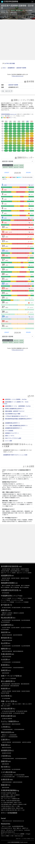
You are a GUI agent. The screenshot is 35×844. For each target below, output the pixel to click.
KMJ (15, 701)
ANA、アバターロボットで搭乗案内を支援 (10, 798)
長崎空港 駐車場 (5, 673)
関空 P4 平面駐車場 (5, 587)
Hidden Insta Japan (19, 835)
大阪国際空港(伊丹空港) (9, 590)
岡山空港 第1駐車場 (6, 620)
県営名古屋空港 (6, 716)
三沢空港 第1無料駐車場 (7, 729)
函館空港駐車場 (5, 764)
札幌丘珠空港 (6, 654)
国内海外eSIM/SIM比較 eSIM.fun (8, 832)
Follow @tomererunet (17, 76)
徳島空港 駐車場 (5, 787)
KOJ (10, 638)
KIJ (9, 665)
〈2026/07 (6, 172)
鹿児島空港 (5, 638)
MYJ (9, 643)
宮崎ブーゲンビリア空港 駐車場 (9, 678)
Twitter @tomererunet (7, 821)
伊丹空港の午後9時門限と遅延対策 (8, 793)
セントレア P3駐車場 (5, 600)
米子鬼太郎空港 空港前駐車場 (8, 711)
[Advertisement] (17, 39)
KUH (17, 721)
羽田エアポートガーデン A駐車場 (8, 572)
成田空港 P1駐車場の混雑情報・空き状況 (17, 6)
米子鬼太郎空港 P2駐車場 (6, 713)
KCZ (12, 750)
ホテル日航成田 (9, 430)
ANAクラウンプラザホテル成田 (13, 438)
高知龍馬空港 (6, 750)
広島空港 (4, 739)
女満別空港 (5, 779)
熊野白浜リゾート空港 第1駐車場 (9, 735)
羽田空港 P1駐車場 (6, 569)
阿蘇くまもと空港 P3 (27, 704)
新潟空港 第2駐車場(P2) (18, 667)
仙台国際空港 (6, 625)
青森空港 (4, 745)
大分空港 (4, 659)
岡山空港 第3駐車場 (25, 620)
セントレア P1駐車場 (6, 598)
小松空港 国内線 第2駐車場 (21, 758)
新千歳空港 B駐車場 (16, 607)
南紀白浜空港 (6, 732)
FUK (9, 649)
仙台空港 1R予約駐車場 (26, 627)
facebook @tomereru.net (18, 821)
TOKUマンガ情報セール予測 (7, 835)
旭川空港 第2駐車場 (16, 769)
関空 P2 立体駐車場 (15, 585)
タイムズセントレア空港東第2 (7, 602)
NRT (12, 576)
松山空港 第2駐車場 (16, 645)
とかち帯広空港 (6, 772)
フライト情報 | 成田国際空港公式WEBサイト (16, 425)
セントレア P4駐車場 (27, 598)
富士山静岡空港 (6, 681)
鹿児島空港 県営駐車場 (7, 640)
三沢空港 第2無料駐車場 (19, 729)
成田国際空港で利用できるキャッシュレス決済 (15, 455)
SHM (12, 732)
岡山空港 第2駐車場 (16, 620)
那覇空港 (4, 610)
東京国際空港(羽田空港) (9, 566)
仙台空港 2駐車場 (5, 629)
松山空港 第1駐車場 (6, 645)
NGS (9, 670)
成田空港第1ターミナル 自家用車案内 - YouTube (18, 406)
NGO (20, 596)
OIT (9, 660)
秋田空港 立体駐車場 (6, 691)
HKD (9, 761)
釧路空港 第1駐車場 (6, 724)
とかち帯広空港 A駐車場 (7, 774)
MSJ (9, 727)
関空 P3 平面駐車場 (25, 585)
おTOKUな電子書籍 (10, 63)
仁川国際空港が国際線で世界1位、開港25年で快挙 (12, 808)
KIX (16, 583)
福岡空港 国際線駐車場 (18, 651)
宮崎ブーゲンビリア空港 (10, 676)
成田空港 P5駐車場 (18, 167)
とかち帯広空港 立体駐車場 (23, 776)
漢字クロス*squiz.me (18, 830)
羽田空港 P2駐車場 (15, 569)
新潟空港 (4, 665)
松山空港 (4, 643)
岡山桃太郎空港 (6, 617)
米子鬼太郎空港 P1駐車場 (21, 711)
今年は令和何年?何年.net (6, 828)
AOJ (9, 745)
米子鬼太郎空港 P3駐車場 (18, 713)
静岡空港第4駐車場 (5, 685)
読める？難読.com (17, 828)
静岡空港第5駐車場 (14, 685)
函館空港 (4, 761)
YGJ (14, 709)
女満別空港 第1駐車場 (6, 782)
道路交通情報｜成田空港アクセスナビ (14, 411)
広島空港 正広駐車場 (26, 742)
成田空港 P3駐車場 (7, 167)
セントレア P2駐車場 (16, 598)
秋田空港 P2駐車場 (25, 691)
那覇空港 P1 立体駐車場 (7, 613)
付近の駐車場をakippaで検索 (12, 413)
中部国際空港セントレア (10, 595)
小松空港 (4, 756)
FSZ (14, 681)
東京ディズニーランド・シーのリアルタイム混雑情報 (12, 834)
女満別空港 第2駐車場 (17, 782)
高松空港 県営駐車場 (17, 635)
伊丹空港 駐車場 (5, 592)
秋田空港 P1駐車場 (16, 691)
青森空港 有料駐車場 (6, 747)
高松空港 (4, 632)
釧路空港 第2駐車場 (16, 724)
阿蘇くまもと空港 (7, 701)
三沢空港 (4, 727)
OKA (9, 610)
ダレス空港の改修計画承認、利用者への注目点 (11, 802)
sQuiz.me (3, 830)
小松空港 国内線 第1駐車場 (8, 758)
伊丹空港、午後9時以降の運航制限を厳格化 (10, 800)
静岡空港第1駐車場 (6, 684)
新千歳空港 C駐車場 (26, 607)
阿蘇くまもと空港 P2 (16, 704)
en (32, 1)
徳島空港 (4, 785)
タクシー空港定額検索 (9, 813)
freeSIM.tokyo (27, 830)
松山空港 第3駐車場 (25, 645)
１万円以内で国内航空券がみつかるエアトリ (16, 416)
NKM (14, 716)
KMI (20, 676)
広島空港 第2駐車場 (16, 742)
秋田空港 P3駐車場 (5, 693)
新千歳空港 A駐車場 (6, 607)
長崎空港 (4, 670)
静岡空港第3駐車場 (25, 684)
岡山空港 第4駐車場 (5, 622)
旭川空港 (4, 767)
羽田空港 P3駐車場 (25, 569)
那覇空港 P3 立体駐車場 (6, 614)
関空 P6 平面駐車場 (24, 587)
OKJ (14, 618)
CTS (10, 605)
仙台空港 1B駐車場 (15, 627)
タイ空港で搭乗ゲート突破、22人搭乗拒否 (10, 795)
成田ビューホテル (9, 435)
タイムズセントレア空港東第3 (22, 602)
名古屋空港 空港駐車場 (7, 718)
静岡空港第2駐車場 (15, 684)
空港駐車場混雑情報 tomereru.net (8, 114)
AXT (9, 689)
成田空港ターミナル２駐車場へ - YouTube (16, 399)
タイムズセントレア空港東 (17, 600)
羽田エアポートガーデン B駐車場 (24, 572)
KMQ (9, 756)
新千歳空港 (5, 605)
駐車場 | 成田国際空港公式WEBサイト (14, 408)
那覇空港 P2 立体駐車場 (18, 613)
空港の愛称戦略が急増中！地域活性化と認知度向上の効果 (13, 804)
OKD (12, 654)
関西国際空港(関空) (8, 583)
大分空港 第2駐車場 (16, 662)
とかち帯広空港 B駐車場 (19, 774)
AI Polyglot (28, 834)
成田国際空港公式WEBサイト (12, 423)
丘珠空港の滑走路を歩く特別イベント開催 (10, 806)
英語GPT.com (25, 828)
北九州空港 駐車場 (6, 698)
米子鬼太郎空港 (6, 708)
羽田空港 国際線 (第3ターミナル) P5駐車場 (19, 571)
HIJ (9, 740)
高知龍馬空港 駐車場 (6, 753)
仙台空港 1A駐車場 (6, 627)
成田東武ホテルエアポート (12, 433)
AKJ (9, 767)
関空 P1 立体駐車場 (6, 585)
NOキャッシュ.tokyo (6, 826)
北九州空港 (5, 696)
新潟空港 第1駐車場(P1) (7, 667)
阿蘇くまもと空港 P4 (5, 705)
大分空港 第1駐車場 (6, 662)
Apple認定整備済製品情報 (17, 826)
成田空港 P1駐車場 (13, 85)
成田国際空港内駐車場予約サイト (13, 428)
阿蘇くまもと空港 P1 (6, 704)
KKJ (10, 696)
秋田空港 (4, 688)
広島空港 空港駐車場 (6, 742)
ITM (20, 590)
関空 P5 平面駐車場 (15, 587)
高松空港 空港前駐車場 (7, 635)
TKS (9, 785)
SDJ (12, 625)
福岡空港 (4, 648)
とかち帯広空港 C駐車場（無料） (8, 776)
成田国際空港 (6, 575)
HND (20, 566)
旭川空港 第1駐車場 (6, 769)
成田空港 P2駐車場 (18, 165)
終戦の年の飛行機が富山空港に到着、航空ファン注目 (12, 810)
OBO (14, 772)
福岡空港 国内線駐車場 (7, 651)
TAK (9, 632)
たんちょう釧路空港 (8, 721)
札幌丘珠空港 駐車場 (6, 656)
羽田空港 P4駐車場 (5, 571)
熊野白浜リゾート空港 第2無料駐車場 (9, 736)
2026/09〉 (28, 172)
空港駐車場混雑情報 (14, 842)
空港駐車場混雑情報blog (10, 790)
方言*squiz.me (9, 830)
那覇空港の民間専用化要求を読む (8, 796)
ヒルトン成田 (8, 440)
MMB (11, 780)
